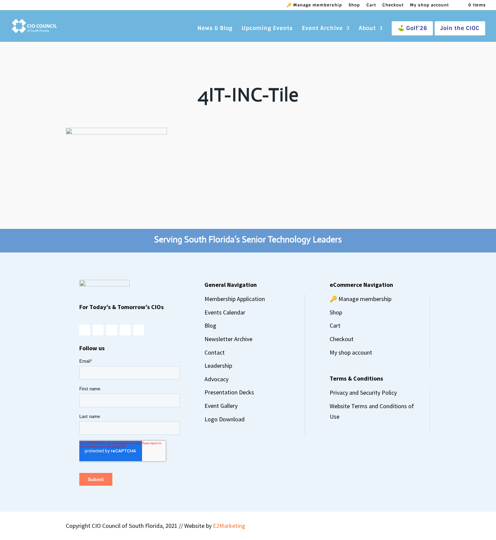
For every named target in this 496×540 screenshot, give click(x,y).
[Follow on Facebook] (98, 330)
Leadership (218, 365)
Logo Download (224, 419)
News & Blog (214, 29)
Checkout (393, 5)
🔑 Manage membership (314, 5)
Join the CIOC (459, 28)
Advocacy (216, 379)
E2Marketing (229, 526)
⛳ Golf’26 (412, 28)
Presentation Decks (229, 392)
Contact (214, 352)
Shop (354, 5)
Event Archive (322, 29)
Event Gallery (221, 406)
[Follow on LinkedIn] (125, 330)
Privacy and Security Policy (363, 392)
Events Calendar (224, 312)
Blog (210, 325)
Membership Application (234, 299)
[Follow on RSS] (138, 330)
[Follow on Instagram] (84, 330)
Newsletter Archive (228, 339)
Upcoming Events (267, 29)
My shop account (429, 5)
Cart (371, 5)
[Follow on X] (111, 330)
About (367, 29)
